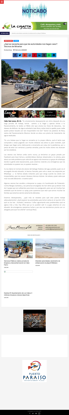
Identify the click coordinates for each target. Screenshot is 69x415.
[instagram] (39, 413)
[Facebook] (29, 413)
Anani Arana (9, 50)
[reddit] (29, 55)
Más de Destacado (33, 235)
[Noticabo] (34, 2)
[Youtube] (36, 413)
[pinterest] (34, 55)
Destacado (8, 41)
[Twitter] (32, 413)
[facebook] (15, 55)
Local (16, 41)
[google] (24, 55)
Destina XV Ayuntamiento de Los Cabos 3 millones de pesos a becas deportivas (18, 294)
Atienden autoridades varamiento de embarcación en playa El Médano (29, 33)
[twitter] (20, 55)
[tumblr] (44, 55)
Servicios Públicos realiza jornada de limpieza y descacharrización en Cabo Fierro (16, 263)
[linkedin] (39, 55)
